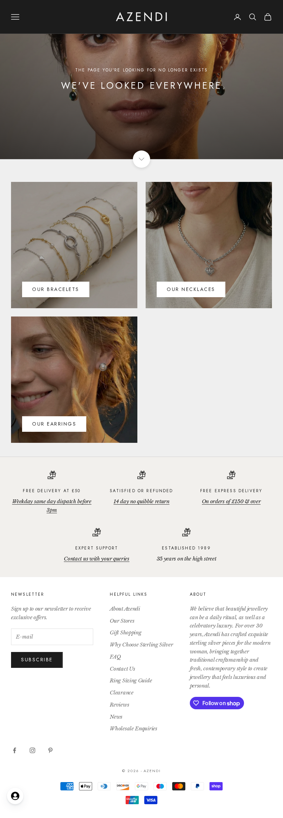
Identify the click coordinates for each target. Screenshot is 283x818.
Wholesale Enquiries (133, 728)
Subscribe (37, 659)
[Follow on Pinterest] (50, 750)
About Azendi (125, 608)
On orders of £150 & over (231, 501)
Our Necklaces (191, 289)
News (116, 716)
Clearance (121, 692)
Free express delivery (231, 491)
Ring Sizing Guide (131, 680)
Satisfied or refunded (141, 491)
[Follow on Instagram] (32, 750)
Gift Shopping (125, 632)
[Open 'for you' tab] (15, 796)
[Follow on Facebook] (14, 750)
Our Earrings (54, 423)
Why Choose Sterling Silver (141, 644)
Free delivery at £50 (51, 491)
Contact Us (122, 668)
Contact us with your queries (96, 558)
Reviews (119, 704)
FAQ (115, 656)
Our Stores (122, 620)
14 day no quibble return (141, 501)
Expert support (96, 548)
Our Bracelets (55, 289)
